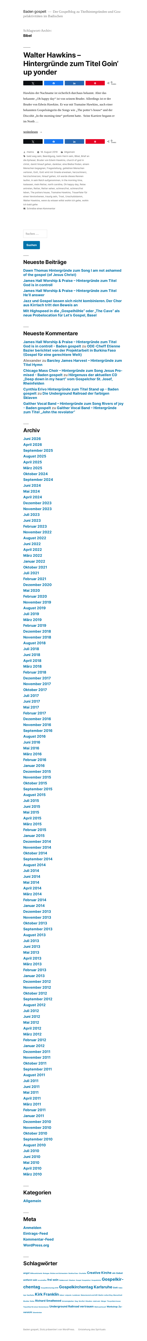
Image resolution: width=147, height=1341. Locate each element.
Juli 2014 (31, 870)
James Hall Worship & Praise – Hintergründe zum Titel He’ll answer (70, 292)
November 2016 (37, 725)
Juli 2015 (31, 800)
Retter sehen (48, 188)
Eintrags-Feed (35, 1233)
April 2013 (32, 958)
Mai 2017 (31, 707)
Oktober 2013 (35, 923)
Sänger (103, 1301)
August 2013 (34, 935)
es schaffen (42, 1280)
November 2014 (37, 847)
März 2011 (32, 1104)
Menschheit (117, 1295)
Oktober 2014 (35, 853)
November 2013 (37, 917)
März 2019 (32, 620)
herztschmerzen (32, 176)
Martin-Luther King (105, 1295)
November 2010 (37, 1127)
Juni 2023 (32, 520)
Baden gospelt (34, 11)
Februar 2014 (34, 900)
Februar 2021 (34, 579)
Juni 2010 (31, 1157)
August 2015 (34, 795)
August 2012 (34, 1005)
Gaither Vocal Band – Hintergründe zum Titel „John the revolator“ (70, 410)
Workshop (112, 1306)
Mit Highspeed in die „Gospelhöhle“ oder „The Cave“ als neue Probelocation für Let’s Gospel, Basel (71, 313)
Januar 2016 (34, 765)
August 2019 (34, 608)
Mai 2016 (31, 748)
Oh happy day (71, 184)
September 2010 (38, 1139)
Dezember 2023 (37, 503)
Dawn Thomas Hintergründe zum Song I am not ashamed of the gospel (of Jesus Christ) (72, 272)
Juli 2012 (31, 1011)
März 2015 (32, 824)
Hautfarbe (30, 1295)
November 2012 (37, 987)
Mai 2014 (31, 882)
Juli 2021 (31, 573)
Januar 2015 (34, 835)
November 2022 (37, 532)
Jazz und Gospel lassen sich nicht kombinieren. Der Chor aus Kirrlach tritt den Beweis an (72, 303)
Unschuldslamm (73, 196)
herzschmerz (79, 172)
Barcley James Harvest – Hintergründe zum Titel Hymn (72, 362)
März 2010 (32, 1174)
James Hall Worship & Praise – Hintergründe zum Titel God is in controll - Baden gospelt (70, 344)
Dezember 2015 (37, 771)
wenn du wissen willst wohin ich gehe (61, 200)
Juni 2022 (32, 544)
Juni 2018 (31, 655)
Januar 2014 (34, 905)
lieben (62, 1295)
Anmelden (32, 1228)
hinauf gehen (49, 176)
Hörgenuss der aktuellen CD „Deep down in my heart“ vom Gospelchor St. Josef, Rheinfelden (70, 379)
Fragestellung (54, 168)
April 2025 (32, 462)
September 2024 (38, 479)
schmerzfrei (62, 188)
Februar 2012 (34, 1040)
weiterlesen (31, 132)
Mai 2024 (31, 491)
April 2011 (32, 1098)
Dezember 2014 (37, 841)
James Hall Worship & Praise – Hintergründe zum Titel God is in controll (70, 282)
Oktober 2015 (35, 783)
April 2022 (32, 549)
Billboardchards (36, 1273)
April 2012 (32, 1028)
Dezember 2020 (37, 585)
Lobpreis (68, 1295)
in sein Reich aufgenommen (45, 180)
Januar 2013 (34, 976)
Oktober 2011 (35, 1063)
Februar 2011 (34, 1110)
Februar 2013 (34, 970)
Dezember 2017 (37, 678)
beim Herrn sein (64, 156)
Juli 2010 (31, 1151)
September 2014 (38, 859)
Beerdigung (49, 156)
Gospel (78, 1280)
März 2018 (32, 666)
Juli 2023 (31, 514)
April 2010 (32, 1168)
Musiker (26, 1301)
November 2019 (37, 602)
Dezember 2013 (37, 911)
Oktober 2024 (35, 474)
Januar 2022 (34, 561)
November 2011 (37, 1057)
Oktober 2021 (35, 567)
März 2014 (32, 894)
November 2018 (37, 637)
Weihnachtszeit (100, 1307)
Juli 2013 (31, 941)
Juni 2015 (31, 806)
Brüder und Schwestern (59, 1273)
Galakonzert (63, 1280)
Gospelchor (86, 1280)
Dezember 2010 (37, 1122)
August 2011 (34, 1075)
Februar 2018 (34, 672)
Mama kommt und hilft (89, 1295)
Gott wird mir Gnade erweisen (55, 172)
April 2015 (32, 818)
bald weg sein (34, 156)
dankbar (56, 164)
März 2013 (32, 964)
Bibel (77, 156)
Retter (37, 188)
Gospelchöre (96, 1280)
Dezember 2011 (36, 1052)
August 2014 (34, 865)
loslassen (28, 184)
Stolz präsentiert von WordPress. (57, 1329)
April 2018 (32, 660)
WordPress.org (36, 1245)
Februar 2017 (34, 713)
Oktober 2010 (35, 1133)
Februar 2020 (35, 596)
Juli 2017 (31, 695)
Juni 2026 (32, 439)
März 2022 (32, 555)
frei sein (52, 1279)
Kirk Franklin (47, 1294)
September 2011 (37, 1069)
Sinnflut (82, 1301)
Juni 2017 (31, 701)
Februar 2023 (35, 526)
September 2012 (37, 999)
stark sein (96, 1301)
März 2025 (32, 468)
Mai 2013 (31, 952)
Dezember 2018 (37, 631)
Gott (35, 172)
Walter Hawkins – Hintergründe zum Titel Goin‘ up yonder (70, 63)
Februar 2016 (34, 760)
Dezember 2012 (37, 981)
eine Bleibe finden (71, 164)
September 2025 (38, 450)
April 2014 (32, 888)
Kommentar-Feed (38, 1239)
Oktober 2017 (35, 690)
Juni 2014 (31, 876)
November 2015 (37, 777)
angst (26, 1273)
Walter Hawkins (31, 200)
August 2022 (34, 538)
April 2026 (32, 444)
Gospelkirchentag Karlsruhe (85, 1287)
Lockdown (76, 1295)
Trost (61, 196)
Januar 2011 (33, 1116)
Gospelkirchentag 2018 (49, 1288)
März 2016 (32, 754)
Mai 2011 (31, 1092)
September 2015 (37, 789)
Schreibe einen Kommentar (41, 208)
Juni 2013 (31, 946)
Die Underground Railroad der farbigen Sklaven (66, 395)
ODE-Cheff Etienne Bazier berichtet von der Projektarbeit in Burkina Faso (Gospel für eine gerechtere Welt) (71, 350)
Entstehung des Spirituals (92, 1329)
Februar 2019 (34, 625)
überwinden (37, 1312)
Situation (88, 1301)
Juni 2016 (31, 742)
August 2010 (34, 1145)
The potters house (40, 192)
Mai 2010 (31, 1162)
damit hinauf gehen (41, 164)
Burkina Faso (73, 1273)
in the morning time (72, 180)
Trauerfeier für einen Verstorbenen (36, 1307)
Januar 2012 (34, 1046)
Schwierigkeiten (68, 1301)
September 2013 (37, 929)
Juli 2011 (30, 1081)
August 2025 (34, 456)
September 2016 (37, 730)
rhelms (30, 152)
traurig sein (51, 196)
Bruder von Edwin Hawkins (51, 160)
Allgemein (69, 152)
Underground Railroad (64, 1306)
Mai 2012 (31, 1022)
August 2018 (34, 643)
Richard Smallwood (48, 1300)
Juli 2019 (31, 614)
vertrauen (87, 1306)
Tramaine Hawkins (61, 192)
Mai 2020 (31, 590)
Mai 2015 (31, 812)
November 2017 (37, 684)
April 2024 (32, 497)
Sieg (76, 1301)
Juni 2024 (32, 485)
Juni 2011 (31, 1087)
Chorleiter (82, 1273)
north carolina (55, 184)
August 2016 (34, 736)
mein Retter (40, 184)
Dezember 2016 (37, 719)
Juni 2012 (31, 1016)
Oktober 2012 (35, 993)
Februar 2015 (34, 830)
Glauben (72, 1280)
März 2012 (32, 1034)
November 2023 (37, 509)
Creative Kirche (99, 1273)
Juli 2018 (31, 649)
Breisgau (46, 1273)
